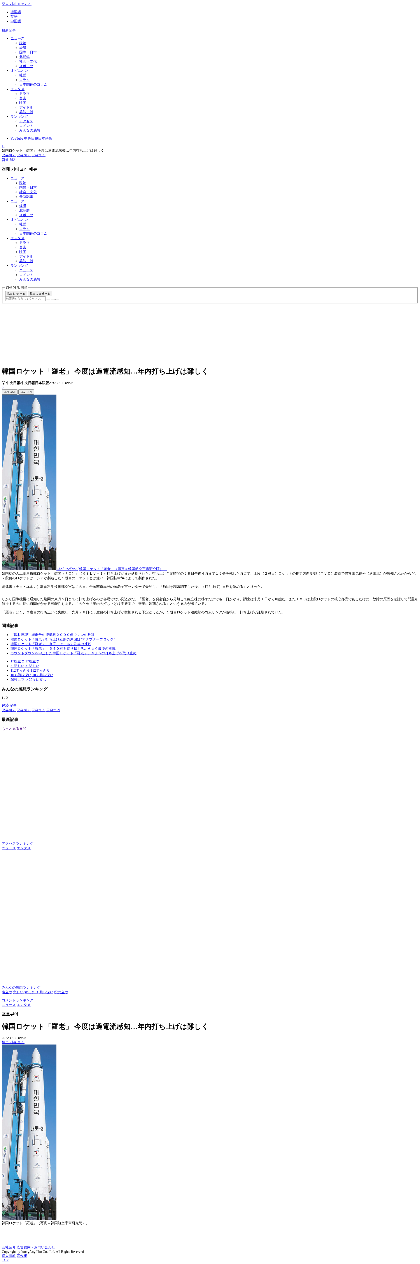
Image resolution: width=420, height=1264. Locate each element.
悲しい (18, 992)
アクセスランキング (17, 843)
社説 (22, 75)
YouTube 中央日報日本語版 (31, 138)
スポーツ (26, 66)
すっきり (31, 992)
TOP (5, 1260)
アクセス (26, 121)
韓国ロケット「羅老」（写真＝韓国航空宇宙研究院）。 (123, 569)
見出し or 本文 (16, 293)
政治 (22, 43)
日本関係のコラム (33, 84)
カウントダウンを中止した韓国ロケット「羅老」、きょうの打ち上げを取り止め (73, 653)
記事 (9, 705)
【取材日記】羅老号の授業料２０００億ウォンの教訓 (52, 635)
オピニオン (19, 70)
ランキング (19, 116)
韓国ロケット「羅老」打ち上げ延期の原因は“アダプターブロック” (62, 639)
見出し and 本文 (40, 293)
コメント (26, 126)
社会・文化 (28, 61)
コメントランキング (17, 1000)
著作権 (22, 1256)
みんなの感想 (29, 130)
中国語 (15, 21)
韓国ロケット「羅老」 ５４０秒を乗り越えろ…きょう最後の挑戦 (63, 648)
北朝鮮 (24, 57)
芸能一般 (26, 112)
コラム (24, 80)
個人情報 (9, 1256)
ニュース (17, 38)
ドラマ (24, 93)
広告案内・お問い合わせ (36, 1247)
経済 (22, 47)
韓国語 (15, 12)
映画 (22, 103)
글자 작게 (10, 391)
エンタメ (17, 89)
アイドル (26, 107)
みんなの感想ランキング (21, 987)
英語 (14, 16)
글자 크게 (26, 391)
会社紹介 (9, 1247)
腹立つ (7, 992)
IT (3, 146)
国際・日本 (28, 52)
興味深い (46, 992)
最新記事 (9, 30)
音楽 (22, 98)
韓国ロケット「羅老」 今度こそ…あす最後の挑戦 (50, 644)
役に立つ (61, 992)
